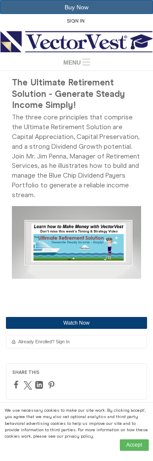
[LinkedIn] (40, 385)
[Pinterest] (52, 385)
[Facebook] (17, 384)
